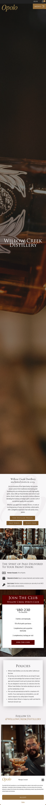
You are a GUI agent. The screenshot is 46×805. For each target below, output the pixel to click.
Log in (35, 1)
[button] (43, 780)
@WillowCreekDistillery (23, 719)
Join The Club (23, 642)
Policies (23, 802)
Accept (23, 797)
